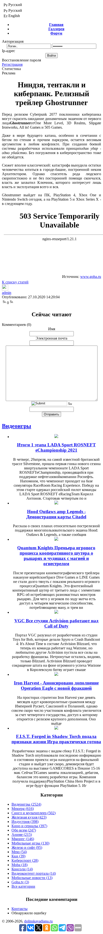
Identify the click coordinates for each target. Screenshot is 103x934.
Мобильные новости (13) (31, 878)
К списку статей (15, 282)
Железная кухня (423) (28, 817)
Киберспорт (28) (24, 860)
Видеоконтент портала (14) (33, 873)
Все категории (23, 886)
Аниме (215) (21, 834)
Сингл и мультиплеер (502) (33, 813)
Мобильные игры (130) (30, 843)
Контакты (19, 909)
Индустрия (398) (25, 822)
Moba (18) (19, 865)
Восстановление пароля (21, 60)
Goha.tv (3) (20, 882)
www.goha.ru (90, 277)
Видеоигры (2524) (26, 804)
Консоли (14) (22, 869)
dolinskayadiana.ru (38, 921)
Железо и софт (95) (26, 847)
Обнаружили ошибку (28, 913)
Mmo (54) (19, 852)
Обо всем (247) (23, 830)
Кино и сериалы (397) (29, 826)
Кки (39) (18, 856)
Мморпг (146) (22, 839)
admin (6, 293)
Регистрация (12, 64)
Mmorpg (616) (22, 809)
